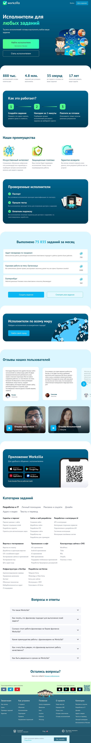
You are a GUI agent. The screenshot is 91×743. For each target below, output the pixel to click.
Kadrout (41, 716)
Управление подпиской (25, 719)
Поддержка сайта (36, 531)
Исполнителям (22, 710)
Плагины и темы (66, 560)
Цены (3, 707)
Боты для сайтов (34, 579)
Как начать (4, 704)
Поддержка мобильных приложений (44, 560)
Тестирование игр (9, 560)
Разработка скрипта (10, 528)
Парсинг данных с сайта (11, 522)
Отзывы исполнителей (63, 716)
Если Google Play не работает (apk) (66, 692)
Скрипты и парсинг (11, 518)
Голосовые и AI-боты (36, 585)
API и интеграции (60, 522)
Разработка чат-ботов (38, 569)
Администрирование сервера (13, 573)
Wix (61, 554)
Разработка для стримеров (39, 537)
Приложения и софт (39, 543)
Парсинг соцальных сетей (12, 525)
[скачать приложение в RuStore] (79, 689)
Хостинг (5, 579)
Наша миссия (60, 704)
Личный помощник (82, 719)
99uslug (41, 719)
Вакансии (42, 707)
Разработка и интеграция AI (66, 518)
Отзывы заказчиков (62, 713)
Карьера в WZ (60, 707)
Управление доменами (11, 576)
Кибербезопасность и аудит (12, 585)
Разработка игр (35, 534)
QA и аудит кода (8, 563)
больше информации (52, 676)
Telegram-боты (34, 573)
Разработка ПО (35, 528)
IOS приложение (37, 547)
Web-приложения (37, 557)
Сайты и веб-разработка (40, 518)
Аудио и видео (80, 713)
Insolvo (41, 713)
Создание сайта (35, 522)
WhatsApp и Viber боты (37, 576)
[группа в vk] (3, 689)
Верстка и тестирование (13, 543)
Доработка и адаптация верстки (14, 551)
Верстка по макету (9, 547)
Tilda (62, 551)
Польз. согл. (59, 710)
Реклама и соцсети (81, 704)
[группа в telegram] (10, 689)
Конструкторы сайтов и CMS (72, 543)
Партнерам (21, 713)
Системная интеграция (62, 531)
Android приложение (38, 551)
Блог (40, 710)
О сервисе (21, 704)
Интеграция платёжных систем (65, 534)
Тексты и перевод (81, 716)
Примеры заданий (7, 710)
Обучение (21, 707)
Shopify (62, 557)
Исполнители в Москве (83, 722)
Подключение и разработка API (65, 528)
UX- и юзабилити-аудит (11, 554)
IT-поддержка (8, 588)
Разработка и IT (80, 707)
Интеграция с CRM (35, 582)
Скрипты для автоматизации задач (15, 531)
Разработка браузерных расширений (44, 563)
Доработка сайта (36, 525)
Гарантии (4, 713)
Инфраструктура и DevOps (14, 569)
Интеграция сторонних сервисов (65, 525)
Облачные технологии (10, 582)
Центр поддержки (44, 704)
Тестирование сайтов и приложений (15, 557)
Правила (21, 716)
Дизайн (78, 710)
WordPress (63, 547)
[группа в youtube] (17, 689)
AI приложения (36, 554)
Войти (72, 3)
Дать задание (82, 3)
